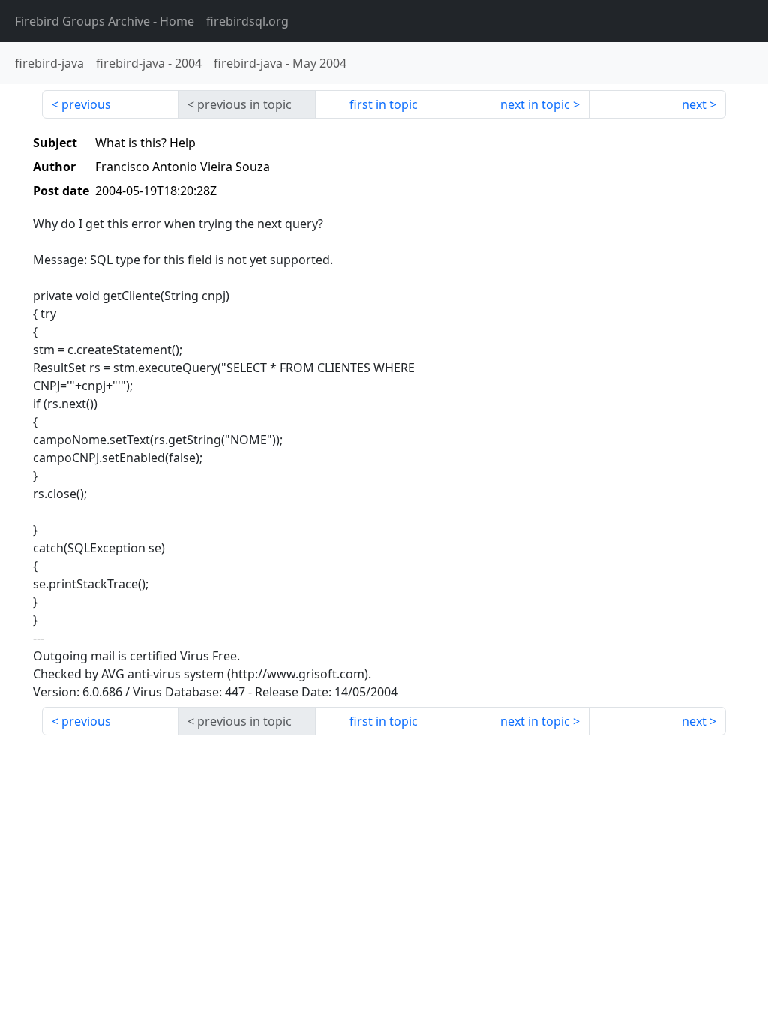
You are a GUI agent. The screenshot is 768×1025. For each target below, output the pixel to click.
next (694, 104)
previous (86, 104)
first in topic (384, 104)
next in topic (535, 104)
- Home (104, 21)
